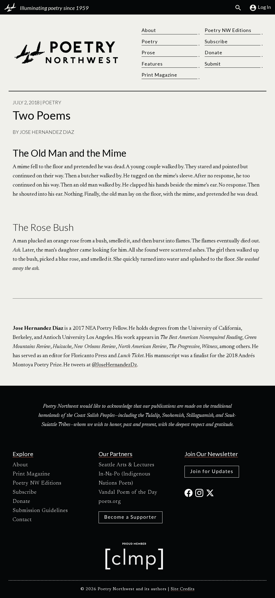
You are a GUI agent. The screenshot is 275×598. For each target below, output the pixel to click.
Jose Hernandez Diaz (47, 132)
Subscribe (216, 41)
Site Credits (183, 589)
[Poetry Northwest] (66, 52)
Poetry (150, 41)
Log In (264, 7)
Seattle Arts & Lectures (126, 465)
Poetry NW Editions (228, 30)
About (149, 30)
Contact (22, 519)
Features (152, 64)
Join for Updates (211, 471)
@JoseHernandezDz (114, 365)
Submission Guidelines (40, 510)
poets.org (110, 501)
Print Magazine (159, 75)
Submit (213, 64)
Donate (213, 52)
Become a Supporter (130, 517)
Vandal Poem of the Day (128, 492)
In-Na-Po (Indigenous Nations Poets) (124, 478)
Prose (148, 52)
